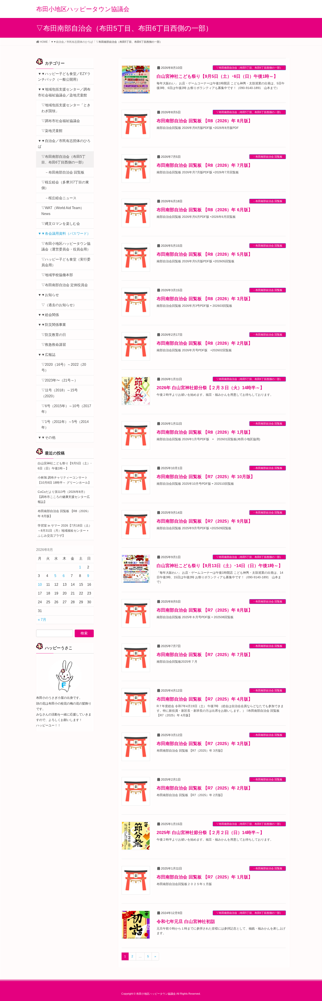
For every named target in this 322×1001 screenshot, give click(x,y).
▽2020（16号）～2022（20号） (63, 367)
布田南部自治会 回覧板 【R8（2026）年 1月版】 (205, 432)
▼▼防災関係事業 (52, 325)
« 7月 (42, 619)
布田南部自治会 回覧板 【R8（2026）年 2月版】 (205, 343)
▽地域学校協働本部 (57, 275)
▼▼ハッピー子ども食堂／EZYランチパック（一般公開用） (64, 76)
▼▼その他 (46, 437)
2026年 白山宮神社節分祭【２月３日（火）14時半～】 (210, 387)
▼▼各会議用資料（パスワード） (64, 233)
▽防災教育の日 (53, 335)
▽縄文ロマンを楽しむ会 (60, 223)
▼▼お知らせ (48, 295)
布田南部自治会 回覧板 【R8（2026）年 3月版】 (205, 298)
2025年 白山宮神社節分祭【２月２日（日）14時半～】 (210, 832)
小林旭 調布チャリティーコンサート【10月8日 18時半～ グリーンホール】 (64, 480)
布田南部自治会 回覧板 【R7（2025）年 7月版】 (205, 654)
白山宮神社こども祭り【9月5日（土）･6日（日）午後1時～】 (217, 76)
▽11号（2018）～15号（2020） (59, 393)
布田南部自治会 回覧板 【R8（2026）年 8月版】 (205, 120)
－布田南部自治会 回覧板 (267, 156)
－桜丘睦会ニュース (60, 198)
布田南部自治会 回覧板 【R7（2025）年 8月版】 (205, 610)
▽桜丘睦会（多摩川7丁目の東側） (65, 185)
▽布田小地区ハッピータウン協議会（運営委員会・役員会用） (65, 246)
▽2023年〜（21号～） (59, 380)
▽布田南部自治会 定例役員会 (64, 285)
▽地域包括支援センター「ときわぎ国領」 (65, 108)
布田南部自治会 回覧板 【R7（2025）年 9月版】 (205, 521)
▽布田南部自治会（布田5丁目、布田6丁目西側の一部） (249, 67)
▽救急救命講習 (53, 344)
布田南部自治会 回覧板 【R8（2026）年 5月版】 (205, 254)
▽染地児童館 (51, 131)
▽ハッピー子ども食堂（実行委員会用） (65, 262)
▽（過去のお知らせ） (58, 305)
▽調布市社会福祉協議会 (60, 121)
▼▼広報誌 (46, 355)
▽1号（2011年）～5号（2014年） (65, 424)
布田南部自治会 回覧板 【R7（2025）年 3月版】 (205, 743)
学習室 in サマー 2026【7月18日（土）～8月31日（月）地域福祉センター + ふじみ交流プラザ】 (65, 530)
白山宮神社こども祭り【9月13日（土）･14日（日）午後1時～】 (220, 565)
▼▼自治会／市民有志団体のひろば (64, 143)
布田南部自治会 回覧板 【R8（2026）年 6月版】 (205, 209)
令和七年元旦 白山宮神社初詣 (186, 921)
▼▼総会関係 (48, 315)
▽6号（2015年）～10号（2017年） (66, 409)
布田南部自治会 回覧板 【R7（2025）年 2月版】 (205, 788)
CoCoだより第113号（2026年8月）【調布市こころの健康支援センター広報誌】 (64, 497)
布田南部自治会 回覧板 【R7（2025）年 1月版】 (205, 877)
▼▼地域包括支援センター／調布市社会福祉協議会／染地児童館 (64, 92)
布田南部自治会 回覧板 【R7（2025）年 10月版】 (206, 476)
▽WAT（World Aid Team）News (62, 210)
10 (40, 584)
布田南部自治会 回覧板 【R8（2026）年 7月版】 (205, 165)
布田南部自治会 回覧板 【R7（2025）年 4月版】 (205, 699)
